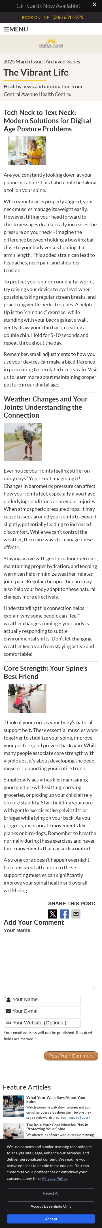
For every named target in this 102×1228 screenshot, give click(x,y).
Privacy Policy (54, 1178)
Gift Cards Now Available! (48, 6)
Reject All (51, 1193)
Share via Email (76, 914)
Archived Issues (63, 62)
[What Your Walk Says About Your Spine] (13, 1106)
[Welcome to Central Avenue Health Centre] (51, 46)
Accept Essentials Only (51, 1206)
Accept (51, 1219)
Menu (18, 29)
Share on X (53, 914)
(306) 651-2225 (67, 17)
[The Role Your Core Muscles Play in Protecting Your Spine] (13, 1134)
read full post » (79, 1117)
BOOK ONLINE (35, 17)
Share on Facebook (65, 914)
